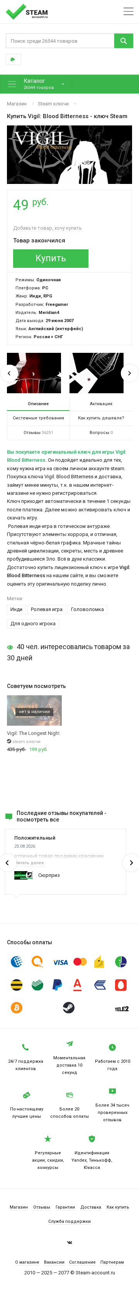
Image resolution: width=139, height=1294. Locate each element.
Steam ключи (53, 104)
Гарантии (65, 1207)
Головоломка (87, 609)
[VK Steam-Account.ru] (69, 1243)
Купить (51, 258)
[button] (36, 84)
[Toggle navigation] (128, 12)
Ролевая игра (47, 609)
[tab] (38, 404)
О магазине (27, 1262)
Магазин (17, 104)
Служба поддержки (69, 1221)
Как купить (118, 1207)
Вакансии (54, 1262)
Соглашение (82, 1262)
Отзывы (41, 1207)
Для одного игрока (33, 623)
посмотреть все (38, 819)
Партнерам (112, 1262)
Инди (16, 609)
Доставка (90, 1207)
